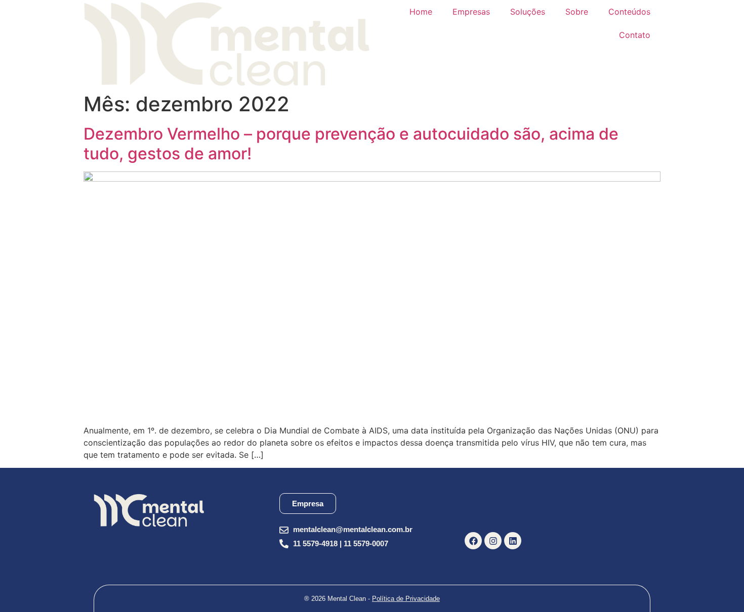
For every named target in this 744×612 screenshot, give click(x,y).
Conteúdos (629, 12)
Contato (634, 35)
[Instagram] (493, 540)
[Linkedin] (512, 540)
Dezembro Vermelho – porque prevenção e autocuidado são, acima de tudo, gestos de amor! (351, 143)
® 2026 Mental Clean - (372, 598)
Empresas (471, 12)
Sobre (576, 12)
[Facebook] (473, 540)
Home (420, 12)
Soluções (527, 12)
